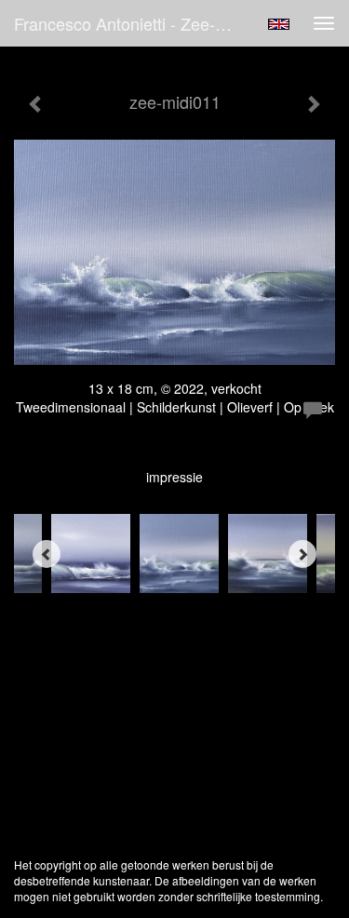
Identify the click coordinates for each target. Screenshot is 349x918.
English (278, 24)
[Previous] (46, 554)
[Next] (302, 554)
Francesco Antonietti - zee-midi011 (133, 23)
